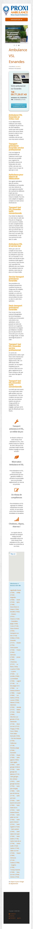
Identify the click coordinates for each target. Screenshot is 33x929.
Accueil (18, 66)
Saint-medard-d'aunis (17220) (15, 812)
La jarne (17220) (15, 669)
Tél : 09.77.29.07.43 (19, 93)
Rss (19, 918)
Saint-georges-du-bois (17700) (15, 783)
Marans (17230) (14, 702)
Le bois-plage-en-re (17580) (14, 686)
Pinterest (12, 918)
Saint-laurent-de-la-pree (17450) (15, 803)
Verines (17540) (14, 877)
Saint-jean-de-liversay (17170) (15, 793)
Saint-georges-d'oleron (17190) (15, 767)
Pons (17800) (14, 731)
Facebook (13, 913)
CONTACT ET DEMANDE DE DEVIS (19, 105)
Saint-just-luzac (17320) (15, 798)
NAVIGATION (16, 19)
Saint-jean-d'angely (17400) (15, 788)
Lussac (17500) (14, 700)
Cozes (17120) (14, 626)
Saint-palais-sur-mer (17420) (15, 817)
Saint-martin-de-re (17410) (15, 807)
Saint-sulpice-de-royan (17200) (15, 834)
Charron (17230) (15, 619)
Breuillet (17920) (15, 612)
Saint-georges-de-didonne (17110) (15, 772)
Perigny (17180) (14, 729)
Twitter (12, 916)
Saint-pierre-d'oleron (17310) (15, 822)
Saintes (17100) (14, 848)
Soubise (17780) (14, 862)
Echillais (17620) (14, 638)
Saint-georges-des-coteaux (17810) (14, 779)
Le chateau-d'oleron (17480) (15, 690)
